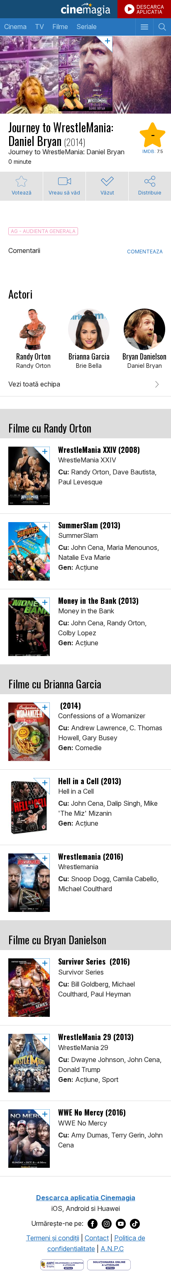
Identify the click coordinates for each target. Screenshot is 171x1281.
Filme (60, 26)
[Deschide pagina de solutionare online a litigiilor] (109, 1264)
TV (39, 26)
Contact (97, 1238)
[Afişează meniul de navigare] (144, 27)
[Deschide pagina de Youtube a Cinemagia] (121, 1223)
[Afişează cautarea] (162, 27)
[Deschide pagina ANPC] (62, 1264)
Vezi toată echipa (34, 384)
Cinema (15, 26)
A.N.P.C (112, 1249)
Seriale (86, 26)
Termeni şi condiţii (52, 1238)
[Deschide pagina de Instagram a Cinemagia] (107, 1223)
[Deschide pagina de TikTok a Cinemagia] (135, 1223)
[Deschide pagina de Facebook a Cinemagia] (93, 1223)
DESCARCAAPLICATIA (150, 9)
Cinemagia (85, 9)
